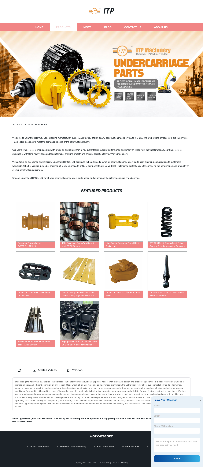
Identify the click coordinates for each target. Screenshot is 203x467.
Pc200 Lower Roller (39, 446)
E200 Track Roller (105, 446)
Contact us (132, 27)
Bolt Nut (36, 418)
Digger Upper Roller (114, 418)
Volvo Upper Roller (21, 418)
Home (39, 27)
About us (161, 27)
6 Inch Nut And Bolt (135, 418)
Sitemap (124, 462)
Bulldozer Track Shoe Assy (73, 446)
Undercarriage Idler (22, 421)
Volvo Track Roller (38, 124)
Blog (107, 27)
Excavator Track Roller (53, 418)
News (87, 27)
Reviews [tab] (77, 370)
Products (63, 27)
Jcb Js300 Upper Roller (77, 418)
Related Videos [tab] (47, 370)
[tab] (19, 370)
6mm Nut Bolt (132, 446)
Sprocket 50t (96, 418)
